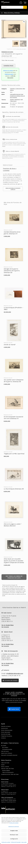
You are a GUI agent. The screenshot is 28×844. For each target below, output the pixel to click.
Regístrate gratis (9, 74)
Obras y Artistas (5, 766)
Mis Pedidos (5, 747)
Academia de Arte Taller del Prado (10, 774)
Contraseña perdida (7, 749)
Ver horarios (5, 627)
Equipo (3, 764)
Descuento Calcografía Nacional (9, 755)
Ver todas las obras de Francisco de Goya (14, 577)
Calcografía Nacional (15, 94)
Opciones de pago (5, 734)
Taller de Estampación (8, 772)
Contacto (3, 737)
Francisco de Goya (7, 52)
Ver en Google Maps (7, 625)
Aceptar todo (14, 830)
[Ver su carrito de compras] (24, 3)
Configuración (14, 838)
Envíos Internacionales (6, 730)
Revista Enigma (6, 770)
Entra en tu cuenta (8, 70)
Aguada (12, 99)
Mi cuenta (3, 745)
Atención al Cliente (6, 726)
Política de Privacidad (16, 842)
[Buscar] (25, 7)
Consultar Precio (8, 65)
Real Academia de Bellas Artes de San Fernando (17, 96)
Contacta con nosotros (6, 132)
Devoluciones (4, 728)
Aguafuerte (17, 99)
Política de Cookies (14, 822)
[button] (24, 21)
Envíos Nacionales (5, 732)
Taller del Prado (5, 762)
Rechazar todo (14, 834)
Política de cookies (6, 842)
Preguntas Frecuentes (6, 736)
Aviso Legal (23, 842)
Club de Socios (5, 751)
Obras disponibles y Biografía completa (13, 189)
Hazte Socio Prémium (6, 753)
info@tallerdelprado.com (14, 673)
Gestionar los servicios (13, 826)
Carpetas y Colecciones (16, 88)
